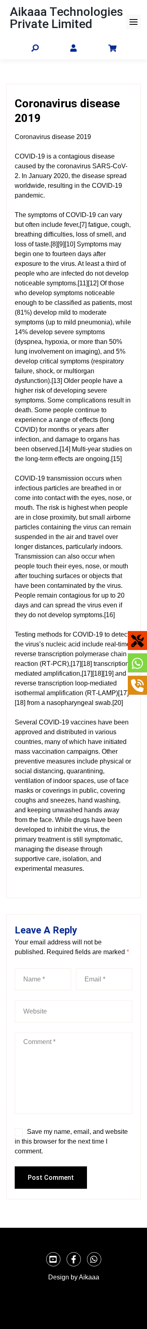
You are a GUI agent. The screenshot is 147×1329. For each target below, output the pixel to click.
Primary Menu (133, 22)
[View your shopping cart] (112, 48)
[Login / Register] (73, 48)
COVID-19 (30, 156)
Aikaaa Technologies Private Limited (66, 17)
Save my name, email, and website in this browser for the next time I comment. (71, 1141)
